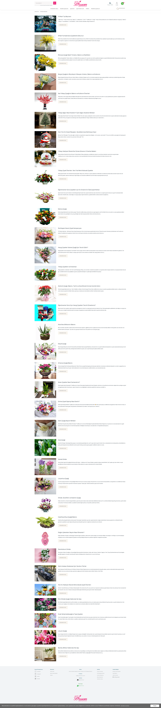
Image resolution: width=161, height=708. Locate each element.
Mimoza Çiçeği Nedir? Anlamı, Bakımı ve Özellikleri (74, 55)
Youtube (38, 678)
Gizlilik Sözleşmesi (100, 675)
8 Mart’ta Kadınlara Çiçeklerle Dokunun (71, 36)
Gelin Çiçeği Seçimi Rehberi (67, 421)
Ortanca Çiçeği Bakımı (65, 363)
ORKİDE (87, 8)
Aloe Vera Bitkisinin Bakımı (66, 324)
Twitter (38, 676)
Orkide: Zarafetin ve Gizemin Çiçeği (69, 498)
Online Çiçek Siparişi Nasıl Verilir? (69, 401)
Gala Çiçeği (61, 440)
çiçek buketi (48, 5)
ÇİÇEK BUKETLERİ (80, 8)
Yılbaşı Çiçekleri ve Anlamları (67, 267)
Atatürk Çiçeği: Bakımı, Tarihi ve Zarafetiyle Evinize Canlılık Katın (79, 286)
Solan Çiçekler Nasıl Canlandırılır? (69, 382)
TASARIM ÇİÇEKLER (64, 8)
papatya (51, 5)
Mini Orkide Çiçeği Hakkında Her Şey (69, 599)
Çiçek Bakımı (115, 673)
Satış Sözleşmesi (100, 677)
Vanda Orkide (62, 459)
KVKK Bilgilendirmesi (100, 673)
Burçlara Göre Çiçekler (116, 671)
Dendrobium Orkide (64, 549)
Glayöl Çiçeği (62, 344)
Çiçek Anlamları (115, 675)
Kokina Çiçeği (62, 209)
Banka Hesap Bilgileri (53, 673)
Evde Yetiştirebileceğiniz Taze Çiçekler (70, 614)
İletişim (51, 675)
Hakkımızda (52, 671)
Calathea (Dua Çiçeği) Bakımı (67, 517)
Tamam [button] (154, 705)
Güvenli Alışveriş (100, 671)
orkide (41, 5)
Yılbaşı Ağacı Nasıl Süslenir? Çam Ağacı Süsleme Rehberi (76, 113)
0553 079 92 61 (81, 685)
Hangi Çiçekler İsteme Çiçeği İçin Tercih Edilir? (73, 247)
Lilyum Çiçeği (62, 631)
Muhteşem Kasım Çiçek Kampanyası (70, 228)
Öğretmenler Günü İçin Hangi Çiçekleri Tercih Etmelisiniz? (77, 305)
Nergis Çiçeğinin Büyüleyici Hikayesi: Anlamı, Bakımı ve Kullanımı (79, 74)
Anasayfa (37, 11)
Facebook (38, 671)
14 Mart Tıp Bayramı (64, 16)
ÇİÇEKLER (72, 8)
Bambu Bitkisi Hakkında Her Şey (68, 648)
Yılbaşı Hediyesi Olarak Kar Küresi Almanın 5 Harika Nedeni (77, 151)
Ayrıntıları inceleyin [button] (125, 705)
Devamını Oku (63, 24)
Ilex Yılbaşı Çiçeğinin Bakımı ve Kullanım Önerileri (74, 93)
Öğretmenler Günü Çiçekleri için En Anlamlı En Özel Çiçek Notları (79, 190)
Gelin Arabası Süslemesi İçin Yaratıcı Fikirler (72, 566)
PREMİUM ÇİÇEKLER (95, 8)
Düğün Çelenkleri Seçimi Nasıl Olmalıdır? (71, 532)
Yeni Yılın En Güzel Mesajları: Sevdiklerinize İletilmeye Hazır (77, 132)
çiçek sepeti (44, 5)
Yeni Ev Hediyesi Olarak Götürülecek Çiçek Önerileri (74, 585)
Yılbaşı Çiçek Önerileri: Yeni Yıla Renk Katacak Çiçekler (75, 170)
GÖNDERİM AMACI (54, 8)
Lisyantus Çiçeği (63, 478)
